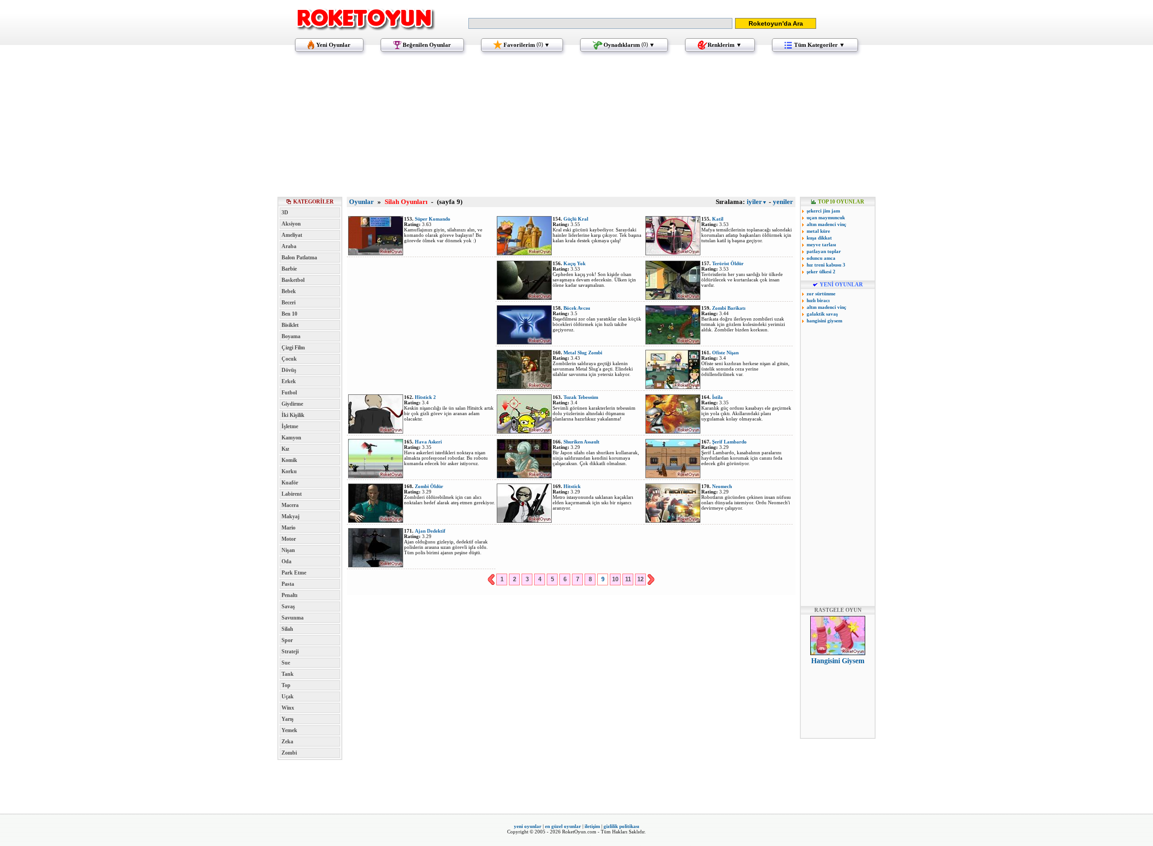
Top (286, 685)
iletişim (592, 826)
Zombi (289, 753)
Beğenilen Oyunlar (427, 44)
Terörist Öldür (728, 263)
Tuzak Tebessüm (580, 397)
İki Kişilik (292, 415)
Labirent (291, 494)
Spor (287, 640)
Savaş (288, 606)
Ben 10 (289, 314)
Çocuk (289, 359)
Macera (290, 505)
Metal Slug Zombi (582, 352)
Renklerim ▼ (725, 44)
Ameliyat (291, 235)
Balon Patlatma (299, 257)
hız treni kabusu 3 (826, 264)
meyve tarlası (821, 244)
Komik (289, 460)
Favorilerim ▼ (527, 44)
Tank (287, 674)
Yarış (287, 719)
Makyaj (290, 516)
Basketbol (292, 280)
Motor (288, 539)
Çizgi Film (293, 347)
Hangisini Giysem (837, 661)
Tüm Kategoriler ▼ (819, 44)
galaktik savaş (822, 314)
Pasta (287, 584)
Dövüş (288, 370)
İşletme (289, 426)
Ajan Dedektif (430, 531)
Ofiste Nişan (725, 352)
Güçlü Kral (575, 219)
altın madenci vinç (826, 224)
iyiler (757, 201)
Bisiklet (290, 325)
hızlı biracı (818, 300)
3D (284, 212)
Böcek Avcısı (576, 308)
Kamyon (291, 437)
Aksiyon (291, 224)
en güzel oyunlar (563, 826)
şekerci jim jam (823, 210)
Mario (288, 528)
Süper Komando (432, 219)
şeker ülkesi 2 (821, 271)
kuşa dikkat (819, 237)
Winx (287, 708)
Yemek (289, 730)
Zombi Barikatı (728, 308)
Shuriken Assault (581, 441)
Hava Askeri (428, 441)
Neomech (722, 486)
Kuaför (289, 483)
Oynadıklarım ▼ (629, 44)
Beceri (288, 302)
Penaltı (289, 595)
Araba (288, 246)
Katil (717, 219)
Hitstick (572, 486)
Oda (286, 561)
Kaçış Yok (574, 263)
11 (628, 579)
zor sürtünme (821, 293)
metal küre (818, 231)
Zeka (287, 741)
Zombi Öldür (429, 486)
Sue (285, 663)
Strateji (290, 651)
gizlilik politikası (621, 826)
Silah (287, 629)
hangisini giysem (824, 320)
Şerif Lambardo (729, 441)
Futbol (289, 392)
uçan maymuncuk (826, 217)
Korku (289, 471)
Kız (285, 449)
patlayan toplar (824, 251)
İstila (717, 397)
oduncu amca (821, 258)
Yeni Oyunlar (333, 44)
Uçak (287, 696)
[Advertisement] (576, 128)
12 (640, 579)
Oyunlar (361, 201)
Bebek (288, 291)
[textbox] (600, 23)
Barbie (289, 269)
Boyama (290, 336)
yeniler (783, 201)
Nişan (288, 550)
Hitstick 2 (425, 397)
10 (615, 579)
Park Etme (293, 573)
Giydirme (292, 404)
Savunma (292, 618)
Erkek (288, 381)
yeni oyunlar (527, 826)
